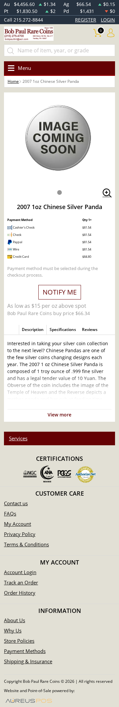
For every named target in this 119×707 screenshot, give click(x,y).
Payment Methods (25, 651)
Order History (19, 592)
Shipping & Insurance (28, 661)
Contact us (16, 503)
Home (13, 81)
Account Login (20, 572)
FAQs (10, 513)
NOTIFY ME (60, 292)
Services (18, 438)
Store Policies (19, 640)
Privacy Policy (19, 534)
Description (33, 329)
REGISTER (85, 20)
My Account (17, 523)
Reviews (90, 329)
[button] (59, 192)
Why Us (12, 630)
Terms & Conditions (26, 544)
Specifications (63, 329)
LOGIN (108, 20)
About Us (14, 620)
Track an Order (21, 582)
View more (59, 414)
